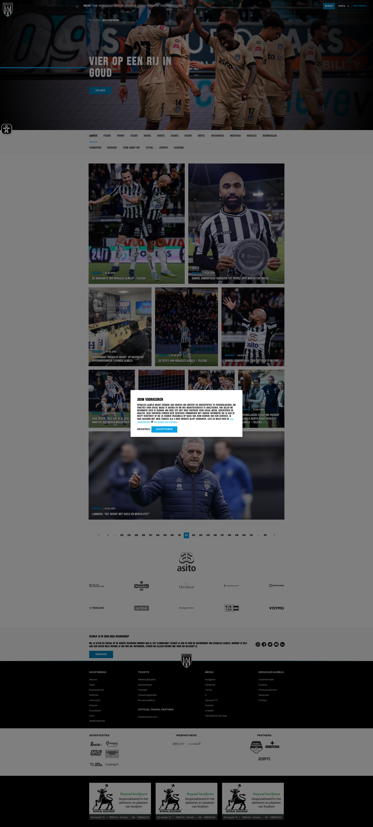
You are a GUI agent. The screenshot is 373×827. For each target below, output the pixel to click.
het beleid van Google (165, 422)
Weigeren (143, 429)
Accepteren (164, 429)
